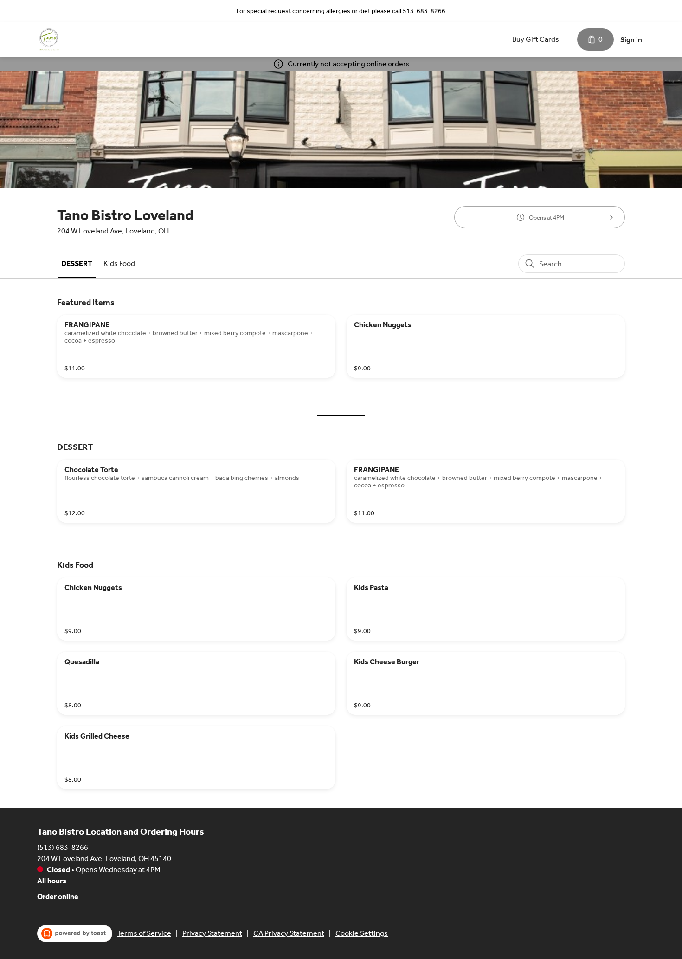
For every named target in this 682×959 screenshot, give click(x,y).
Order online (57, 896)
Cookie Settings (361, 933)
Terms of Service (144, 933)
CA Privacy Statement (288, 933)
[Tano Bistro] (48, 39)
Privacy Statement (212, 933)
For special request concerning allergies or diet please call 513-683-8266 (341, 11)
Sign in (631, 39)
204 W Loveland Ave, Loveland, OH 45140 (104, 858)
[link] (76, 263)
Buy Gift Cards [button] (535, 39)
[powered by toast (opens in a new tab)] (74, 933)
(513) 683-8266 (62, 847)
